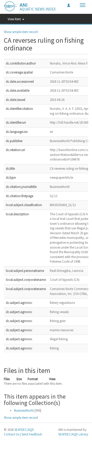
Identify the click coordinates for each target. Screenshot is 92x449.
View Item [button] (15, 19)
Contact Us (11, 434)
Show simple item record (21, 32)
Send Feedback (31, 434)
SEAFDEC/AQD (24, 429)
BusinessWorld (24, 410)
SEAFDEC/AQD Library (73, 434)
